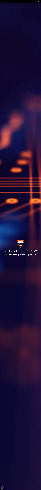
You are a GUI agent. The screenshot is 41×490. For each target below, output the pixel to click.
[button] (2, 487)
